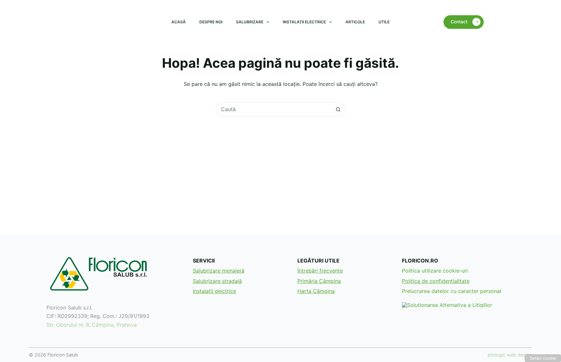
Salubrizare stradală (217, 281)
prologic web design (510, 354)
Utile (384, 21)
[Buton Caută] (338, 109)
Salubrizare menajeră (218, 270)
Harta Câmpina (316, 291)
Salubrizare (249, 21)
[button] (543, 358)
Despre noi (210, 21)
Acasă (178, 21)
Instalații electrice (304, 21)
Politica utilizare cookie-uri (435, 270)
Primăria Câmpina (319, 281)
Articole (355, 21)
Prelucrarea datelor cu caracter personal (451, 291)
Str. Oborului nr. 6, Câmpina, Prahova (91, 324)
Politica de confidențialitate (435, 281)
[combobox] (273, 109)
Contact (459, 21)
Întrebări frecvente (320, 270)
